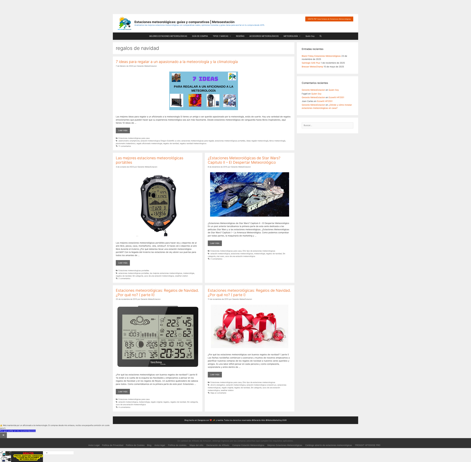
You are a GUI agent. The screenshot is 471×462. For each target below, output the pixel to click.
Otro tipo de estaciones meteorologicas (258, 251)
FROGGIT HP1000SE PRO (367, 445)
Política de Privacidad (112, 445)
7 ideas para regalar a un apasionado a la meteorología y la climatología (177, 61)
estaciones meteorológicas (242, 254)
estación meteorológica (220, 254)
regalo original (156, 402)
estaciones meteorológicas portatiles (230, 141)
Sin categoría (137, 276)
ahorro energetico (217, 385)
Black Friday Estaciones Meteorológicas (321, 56)
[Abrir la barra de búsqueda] (320, 36)
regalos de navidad (171, 143)
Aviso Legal (94, 445)
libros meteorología (277, 141)
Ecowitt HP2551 (336, 97)
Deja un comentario (218, 393)
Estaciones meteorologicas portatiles (133, 270)
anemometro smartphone (129, 141)
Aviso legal (159, 445)
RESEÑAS (240, 36)
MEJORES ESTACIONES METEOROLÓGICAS (168, 36)
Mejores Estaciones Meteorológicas (284, 445)
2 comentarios (124, 278)
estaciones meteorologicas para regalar (197, 141)
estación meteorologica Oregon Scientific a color (160, 141)
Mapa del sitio (196, 445)
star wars (220, 256)
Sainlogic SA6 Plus (311, 63)
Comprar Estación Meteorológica (248, 445)
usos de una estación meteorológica (159, 276)
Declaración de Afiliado (217, 445)
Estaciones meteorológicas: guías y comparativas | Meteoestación (184, 22)
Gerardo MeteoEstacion (313, 90)
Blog (149, 445)
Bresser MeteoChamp (312, 66)
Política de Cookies (135, 445)
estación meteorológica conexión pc (261, 385)
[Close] (3, 435)
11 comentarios (124, 146)
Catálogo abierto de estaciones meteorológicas (328, 445)
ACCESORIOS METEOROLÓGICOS (264, 36)
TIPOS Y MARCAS (220, 36)
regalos (166, 402)
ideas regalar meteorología (257, 141)
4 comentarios (124, 407)
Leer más (124, 131)
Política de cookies (177, 445)
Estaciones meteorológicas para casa (134, 138)
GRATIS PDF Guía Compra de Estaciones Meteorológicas (329, 19)
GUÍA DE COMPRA (200, 36)
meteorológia (188, 273)
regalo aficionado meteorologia (149, 143)
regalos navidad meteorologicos (193, 143)
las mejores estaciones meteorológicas (166, 273)
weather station (181, 276)
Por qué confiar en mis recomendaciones (18, 431)
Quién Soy (310, 36)
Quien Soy (334, 90)
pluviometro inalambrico (126, 143)
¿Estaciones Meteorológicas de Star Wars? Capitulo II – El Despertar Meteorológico (244, 160)
